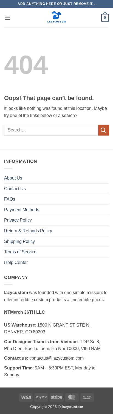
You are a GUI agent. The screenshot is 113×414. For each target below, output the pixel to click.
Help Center (16, 262)
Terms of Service (20, 251)
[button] (7, 17)
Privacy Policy (18, 220)
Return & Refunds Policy (28, 230)
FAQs (9, 199)
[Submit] (103, 130)
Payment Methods (21, 209)
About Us (13, 178)
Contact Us (15, 188)
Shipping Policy (19, 241)
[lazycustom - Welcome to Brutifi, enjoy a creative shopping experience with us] (56, 17)
